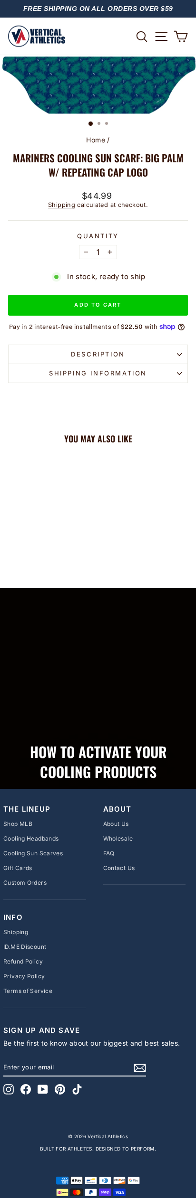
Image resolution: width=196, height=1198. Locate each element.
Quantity (98, 236)
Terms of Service (27, 990)
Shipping (61, 204)
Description (98, 354)
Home (95, 140)
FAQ (109, 853)
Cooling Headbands (31, 838)
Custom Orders (25, 882)
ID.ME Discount (24, 946)
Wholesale (118, 838)
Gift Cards (17, 867)
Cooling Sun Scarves (33, 853)
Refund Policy (23, 961)
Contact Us (119, 867)
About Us (116, 823)
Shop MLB (17, 823)
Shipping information (98, 373)
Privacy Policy (24, 976)
